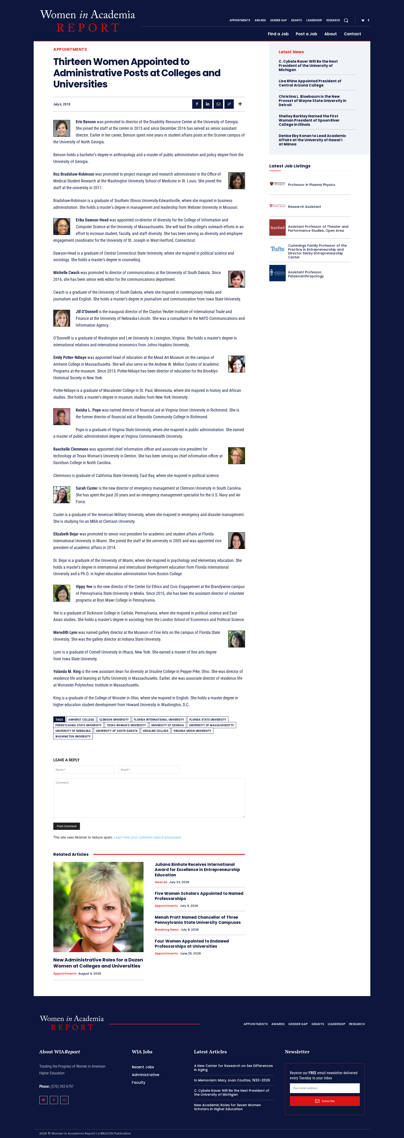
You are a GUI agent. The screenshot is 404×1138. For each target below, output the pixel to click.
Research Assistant (304, 206)
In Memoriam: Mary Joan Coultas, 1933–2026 (232, 1080)
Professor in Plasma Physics (311, 184)
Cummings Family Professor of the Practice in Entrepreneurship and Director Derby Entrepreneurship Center (317, 251)
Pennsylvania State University (78, 725)
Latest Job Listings (289, 166)
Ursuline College (155, 731)
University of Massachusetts (211, 725)
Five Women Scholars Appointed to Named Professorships (199, 896)
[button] (346, 20)
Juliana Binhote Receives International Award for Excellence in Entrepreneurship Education (197, 870)
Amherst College (81, 719)
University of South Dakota (117, 731)
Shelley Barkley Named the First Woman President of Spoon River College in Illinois (309, 120)
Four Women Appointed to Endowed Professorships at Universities (192, 943)
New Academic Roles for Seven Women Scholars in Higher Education (227, 1107)
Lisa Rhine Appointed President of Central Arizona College (310, 83)
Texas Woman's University (126, 725)
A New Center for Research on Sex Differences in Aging (233, 1067)
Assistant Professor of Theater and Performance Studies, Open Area (318, 228)
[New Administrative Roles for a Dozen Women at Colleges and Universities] (98, 907)
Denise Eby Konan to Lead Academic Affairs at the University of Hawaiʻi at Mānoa (312, 140)
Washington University (73, 736)
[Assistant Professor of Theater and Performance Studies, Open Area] (277, 227)
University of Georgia (167, 725)
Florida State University (207, 719)
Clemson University (114, 719)
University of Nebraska (73, 731)
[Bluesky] (363, 20)
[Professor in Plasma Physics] (277, 184)
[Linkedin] (207, 104)
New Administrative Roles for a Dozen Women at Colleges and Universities (98, 963)
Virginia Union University (192, 731)
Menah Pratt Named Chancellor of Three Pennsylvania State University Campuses (198, 919)
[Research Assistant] (277, 206)
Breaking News (167, 930)
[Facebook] (368, 20)
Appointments (70, 49)
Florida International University (159, 719)
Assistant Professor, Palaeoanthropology (306, 274)
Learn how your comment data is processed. (148, 837)
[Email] (218, 104)
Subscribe (328, 1101)
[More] (240, 104)
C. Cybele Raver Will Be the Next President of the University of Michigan (308, 65)
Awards (161, 882)
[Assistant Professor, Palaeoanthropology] (277, 273)
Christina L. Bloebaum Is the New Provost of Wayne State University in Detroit (312, 100)
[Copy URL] (229, 104)
